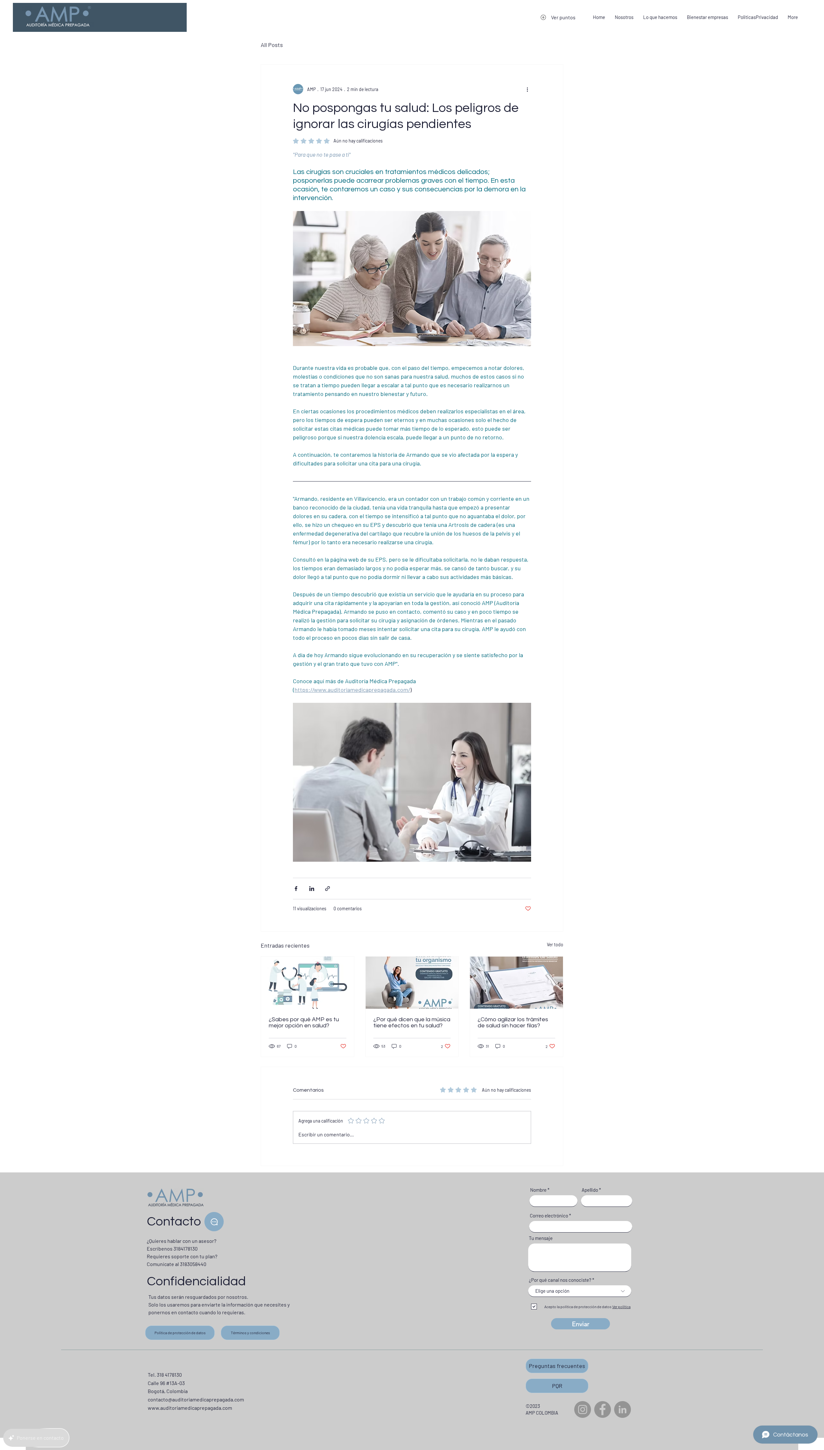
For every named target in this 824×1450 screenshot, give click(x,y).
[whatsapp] (214, 1221)
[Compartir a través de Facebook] (296, 889)
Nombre (538, 1190)
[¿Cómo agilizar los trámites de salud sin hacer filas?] (516, 983)
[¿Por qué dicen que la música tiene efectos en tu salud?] (412, 983)
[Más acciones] (527, 89)
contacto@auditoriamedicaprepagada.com (196, 1399)
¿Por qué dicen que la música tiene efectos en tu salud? (411, 1022)
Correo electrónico (549, 1215)
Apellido (590, 1190)
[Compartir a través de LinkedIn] (312, 889)
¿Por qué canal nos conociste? (560, 1280)
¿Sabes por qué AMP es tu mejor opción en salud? (304, 1022)
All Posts (272, 44)
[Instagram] (582, 1409)
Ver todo (555, 944)
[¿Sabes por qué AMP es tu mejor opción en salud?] (307, 983)
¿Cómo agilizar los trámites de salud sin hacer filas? (513, 1022)
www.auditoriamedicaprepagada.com (190, 1408)
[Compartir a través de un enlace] (327, 889)
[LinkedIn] (622, 1409)
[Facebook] (602, 1409)
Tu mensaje (541, 1238)
